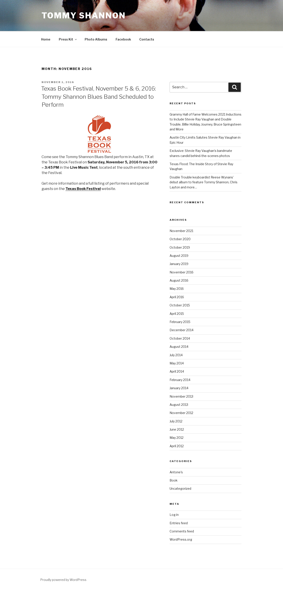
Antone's (176, 472)
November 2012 (181, 413)
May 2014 (177, 363)
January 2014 (179, 388)
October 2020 (180, 239)
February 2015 (180, 322)
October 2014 (180, 338)
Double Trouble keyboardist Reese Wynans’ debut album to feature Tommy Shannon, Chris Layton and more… (203, 182)
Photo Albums (96, 39)
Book (174, 480)
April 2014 (177, 371)
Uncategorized (180, 488)
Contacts (146, 39)
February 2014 (180, 380)
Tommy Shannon (84, 15)
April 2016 (177, 297)
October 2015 (180, 305)
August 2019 (179, 255)
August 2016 (179, 280)
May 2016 (177, 288)
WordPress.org (181, 539)
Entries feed (179, 523)
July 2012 (176, 421)
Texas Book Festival (83, 189)
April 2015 (177, 313)
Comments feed (182, 531)
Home (45, 39)
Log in (174, 514)
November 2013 (181, 396)
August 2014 (179, 346)
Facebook (123, 39)
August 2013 (179, 404)
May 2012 (177, 437)
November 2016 (181, 272)
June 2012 (177, 429)
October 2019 (180, 247)
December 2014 (181, 330)
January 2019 (179, 264)
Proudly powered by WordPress (63, 580)
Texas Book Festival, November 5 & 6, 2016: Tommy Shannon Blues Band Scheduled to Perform (98, 96)
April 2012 (177, 446)
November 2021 (181, 231)
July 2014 (176, 355)
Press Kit (66, 39)
